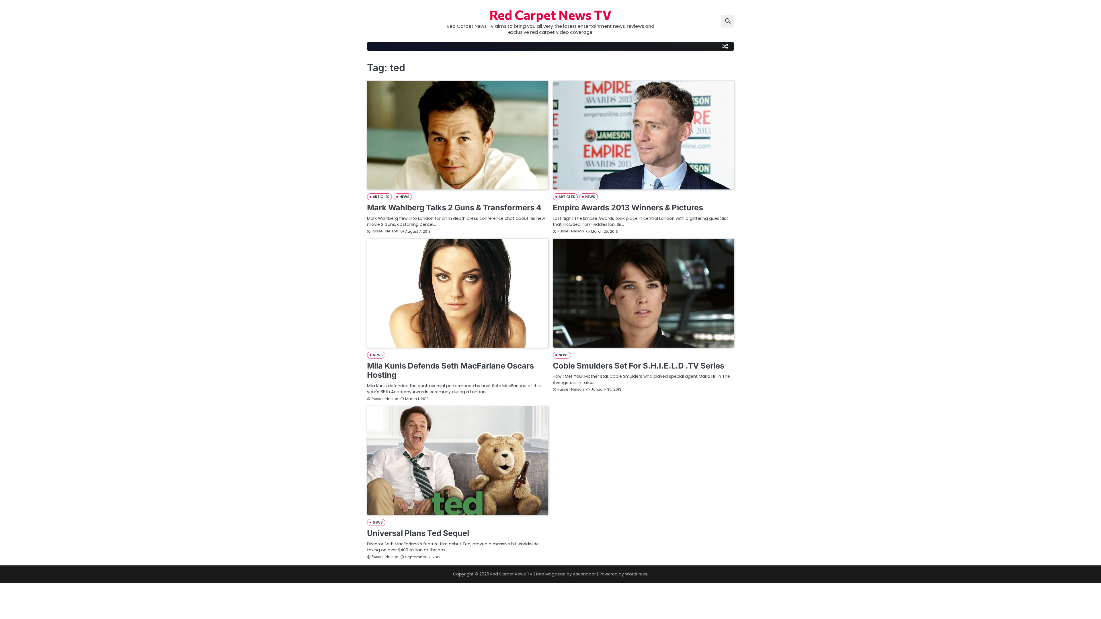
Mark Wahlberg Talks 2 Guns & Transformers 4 (454, 207)
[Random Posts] (725, 46)
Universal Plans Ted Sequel (418, 533)
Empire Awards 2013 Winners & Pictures (628, 207)
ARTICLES (381, 197)
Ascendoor (584, 574)
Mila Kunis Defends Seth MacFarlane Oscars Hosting (450, 370)
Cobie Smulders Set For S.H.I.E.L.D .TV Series (638, 366)
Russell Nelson (385, 231)
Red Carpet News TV (550, 14)
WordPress (636, 574)
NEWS (404, 197)
